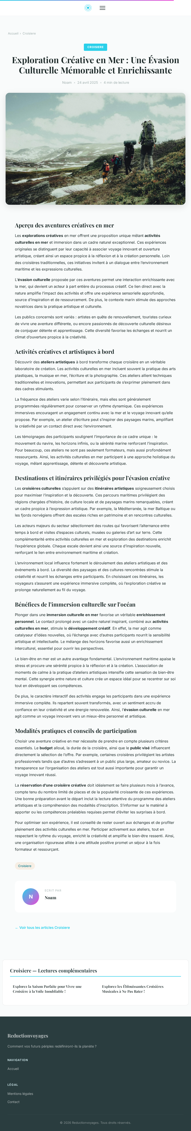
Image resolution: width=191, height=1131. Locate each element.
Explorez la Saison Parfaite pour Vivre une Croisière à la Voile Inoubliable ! (47, 989)
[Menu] (102, 8)
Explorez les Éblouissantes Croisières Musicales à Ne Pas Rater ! (133, 989)
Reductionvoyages (27, 1035)
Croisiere (29, 33)
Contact (13, 1102)
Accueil (13, 33)
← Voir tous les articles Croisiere (42, 927)
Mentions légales (20, 1094)
